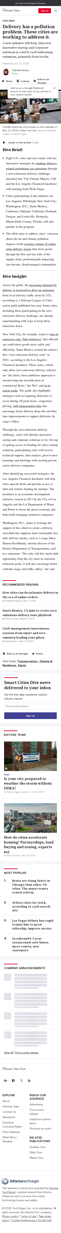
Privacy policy (10, 1216)
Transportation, (28, 661)
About (6, 1101)
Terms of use (28, 1216)
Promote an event (40, 1128)
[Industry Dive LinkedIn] (5, 1080)
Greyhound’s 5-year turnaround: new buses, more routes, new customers (30, 944)
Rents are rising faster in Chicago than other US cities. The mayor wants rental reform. (31, 886)
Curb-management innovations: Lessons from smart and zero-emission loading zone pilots (26, 633)
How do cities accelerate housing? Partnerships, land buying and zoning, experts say (29, 844)
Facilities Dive (38, 1147)
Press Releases (11, 1132)
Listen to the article (23, 142)
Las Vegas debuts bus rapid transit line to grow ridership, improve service (32, 924)
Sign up (44, 10)
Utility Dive (36, 1152)
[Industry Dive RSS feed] (29, 1080)
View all (8, 1052)
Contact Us (9, 1111)
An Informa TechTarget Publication (30, 3)
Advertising (36, 1104)
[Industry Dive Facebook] (13, 1080)
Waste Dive (36, 1157)
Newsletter (9, 1117)
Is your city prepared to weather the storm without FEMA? (28, 783)
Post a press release (27, 1052)
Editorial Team (11, 1106)
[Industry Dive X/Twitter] (21, 1080)
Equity (22, 665)
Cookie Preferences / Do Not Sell (31, 1220)
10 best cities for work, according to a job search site (31, 906)
